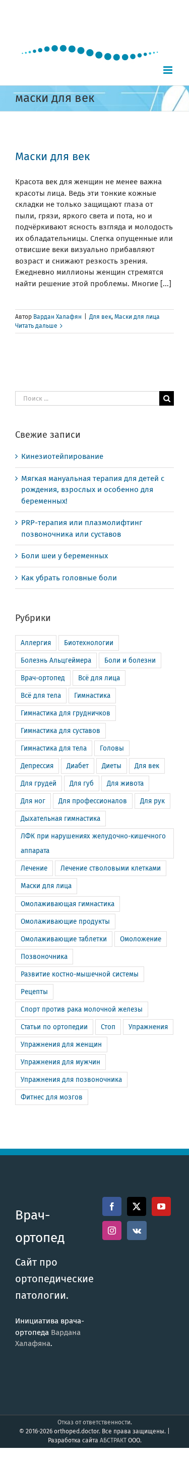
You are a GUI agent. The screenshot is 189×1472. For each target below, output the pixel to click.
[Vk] (137, 1230)
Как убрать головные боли (69, 577)
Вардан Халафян (57, 316)
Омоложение (140, 939)
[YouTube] (161, 1206)
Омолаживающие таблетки (64, 939)
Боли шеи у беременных (64, 555)
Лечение (34, 868)
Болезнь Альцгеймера (56, 660)
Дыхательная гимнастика (60, 818)
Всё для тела (41, 695)
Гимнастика (92, 695)
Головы (112, 748)
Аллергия (36, 643)
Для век (100, 316)
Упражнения (148, 1027)
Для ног (33, 801)
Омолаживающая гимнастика (67, 904)
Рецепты (34, 992)
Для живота (125, 783)
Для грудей (38, 783)
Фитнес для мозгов (52, 1097)
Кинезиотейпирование (62, 456)
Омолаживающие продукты (65, 921)
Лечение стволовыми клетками (110, 868)
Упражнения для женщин (61, 1044)
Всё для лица (99, 678)
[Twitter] (136, 1206)
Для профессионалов (92, 801)
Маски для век (52, 156)
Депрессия (37, 766)
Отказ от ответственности (94, 1422)
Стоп (108, 1027)
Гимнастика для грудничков (65, 713)
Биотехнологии (88, 643)
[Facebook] (111, 1206)
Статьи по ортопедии (54, 1027)
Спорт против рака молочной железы (82, 1009)
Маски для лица (137, 316)
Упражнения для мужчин (60, 1062)
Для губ (82, 783)
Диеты (111, 766)
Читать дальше (36, 325)
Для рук (152, 801)
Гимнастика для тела (54, 748)
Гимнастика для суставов (60, 730)
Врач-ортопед (43, 678)
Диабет (78, 766)
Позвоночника (44, 956)
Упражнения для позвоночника (71, 1079)
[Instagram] (111, 1230)
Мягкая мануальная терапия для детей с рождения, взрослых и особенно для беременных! (92, 490)
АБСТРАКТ (113, 1440)
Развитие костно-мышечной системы (80, 974)
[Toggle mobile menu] (168, 70)
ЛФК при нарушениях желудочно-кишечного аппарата (93, 843)
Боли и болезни (130, 660)
